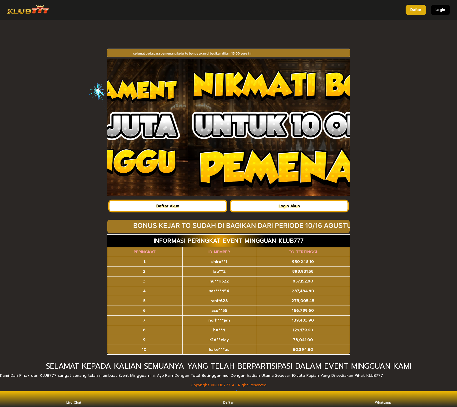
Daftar (415, 9)
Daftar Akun (167, 206)
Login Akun (289, 206)
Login (440, 9)
